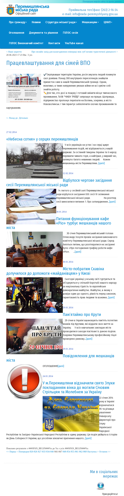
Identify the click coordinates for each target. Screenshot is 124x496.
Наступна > (92, 451)
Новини (36, 22)
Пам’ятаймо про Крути (82, 314)
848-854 (66, 451)
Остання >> (104, 451)
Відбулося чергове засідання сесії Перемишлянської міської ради (59, 182)
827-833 (42, 451)
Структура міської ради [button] (60, 22)
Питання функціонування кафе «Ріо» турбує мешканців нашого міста (58, 223)
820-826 (33, 451)
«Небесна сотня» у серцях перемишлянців (42, 139)
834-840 (50, 451)
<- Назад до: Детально (17, 118)
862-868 (83, 451)
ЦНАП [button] (107, 22)
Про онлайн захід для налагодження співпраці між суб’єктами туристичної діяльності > (74, 52)
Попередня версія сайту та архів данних (102, 1)
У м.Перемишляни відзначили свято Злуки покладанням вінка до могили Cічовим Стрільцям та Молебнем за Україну (79, 387)
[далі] (101, 163)
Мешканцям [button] (89, 22)
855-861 (74, 451)
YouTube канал (74, 43)
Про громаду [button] (17, 22)
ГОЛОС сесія (70, 32)
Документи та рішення (43, 32)
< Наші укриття (13, 52)
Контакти (54, 43)
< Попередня (23, 451)
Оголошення (16, 32)
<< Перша (11, 451)
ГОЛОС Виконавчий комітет (26, 43)
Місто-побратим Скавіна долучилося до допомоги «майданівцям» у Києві (55, 271)
